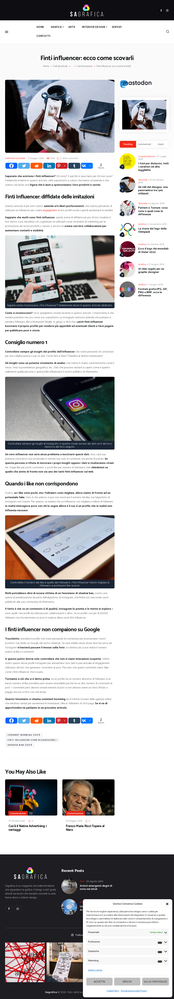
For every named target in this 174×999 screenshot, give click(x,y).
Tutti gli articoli (60, 66)
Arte (82, 881)
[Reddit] (36, 166)
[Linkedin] (49, 166)
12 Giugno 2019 (156, 264)
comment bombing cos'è (24, 735)
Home (46, 66)
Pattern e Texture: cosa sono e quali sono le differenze (153, 211)
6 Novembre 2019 (157, 224)
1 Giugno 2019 (155, 284)
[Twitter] (24, 166)
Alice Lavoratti (70, 158)
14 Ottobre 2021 (16, 820)
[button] (167, 904)
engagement (50, 210)
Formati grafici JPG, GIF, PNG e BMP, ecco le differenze (153, 292)
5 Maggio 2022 (36, 158)
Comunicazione (84, 66)
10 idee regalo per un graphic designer (151, 270)
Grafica (142, 224)
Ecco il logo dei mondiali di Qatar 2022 (153, 250)
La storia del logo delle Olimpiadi (152, 230)
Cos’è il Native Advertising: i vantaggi (27, 828)
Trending (127, 144)
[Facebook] (11, 166)
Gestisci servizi (95, 970)
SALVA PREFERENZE (155, 981)
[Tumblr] (74, 166)
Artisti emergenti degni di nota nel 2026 (96, 887)
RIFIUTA (127, 981)
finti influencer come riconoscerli (32, 740)
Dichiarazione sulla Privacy (134, 991)
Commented (144, 144)
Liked (160, 144)
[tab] (128, 144)
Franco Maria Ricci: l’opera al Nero (85, 828)
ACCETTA (99, 981)
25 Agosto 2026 (94, 881)
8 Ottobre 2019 (156, 244)
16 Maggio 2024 (74, 820)
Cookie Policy (113, 991)
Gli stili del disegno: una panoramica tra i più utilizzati (153, 190)
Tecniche (142, 179)
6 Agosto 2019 (157, 203)
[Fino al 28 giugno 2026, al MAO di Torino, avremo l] (25, 962)
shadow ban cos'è (20, 745)
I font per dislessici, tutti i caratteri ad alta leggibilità (153, 167)
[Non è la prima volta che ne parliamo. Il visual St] (66, 962)
